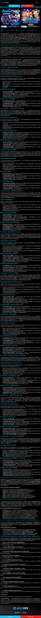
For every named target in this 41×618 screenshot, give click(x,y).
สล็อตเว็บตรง (12, 33)
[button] (37, 2)
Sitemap (24, 612)
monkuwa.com (17, 33)
